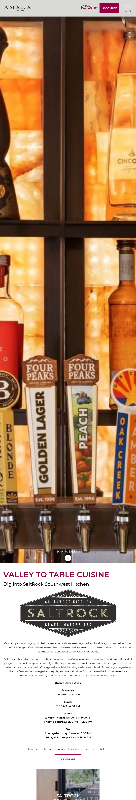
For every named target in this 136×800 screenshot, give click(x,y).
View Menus (68, 759)
